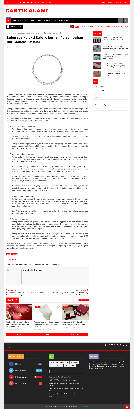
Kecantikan (29, 20)
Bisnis (75, 20)
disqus (47, 334)
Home (103, 2)
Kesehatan (64, 362)
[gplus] (24, 2)
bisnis (71, 26)
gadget (67, 365)
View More (84, 300)
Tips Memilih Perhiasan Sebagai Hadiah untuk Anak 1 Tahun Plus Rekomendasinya (102, 27)
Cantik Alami (27, 10)
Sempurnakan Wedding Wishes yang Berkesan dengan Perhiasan (74, 323)
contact (118, 2)
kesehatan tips (101, 105)
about (110, 2)
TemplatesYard (61, 406)
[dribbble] (35, 2)
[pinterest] (28, 2)
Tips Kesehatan (64, 20)
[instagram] (46, 2)
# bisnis (14, 254)
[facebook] (17, 2)
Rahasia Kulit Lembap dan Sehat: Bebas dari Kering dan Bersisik (114, 73)
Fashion (47, 20)
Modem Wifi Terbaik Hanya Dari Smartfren (63, 380)
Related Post (12, 300)
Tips (54, 20)
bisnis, (29, 47)
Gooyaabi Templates (83, 406)
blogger (19, 334)
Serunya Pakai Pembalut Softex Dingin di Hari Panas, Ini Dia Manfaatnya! (115, 56)
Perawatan (74, 362)
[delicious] (50, 2)
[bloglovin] (31, 2)
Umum (38, 20)
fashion (98, 101)
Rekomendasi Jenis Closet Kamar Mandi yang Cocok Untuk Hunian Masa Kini (46, 324)
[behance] (42, 2)
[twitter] (20, 2)
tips (96, 108)
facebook (74, 334)
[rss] (39, 2)
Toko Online (17, 20)
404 (125, 2)
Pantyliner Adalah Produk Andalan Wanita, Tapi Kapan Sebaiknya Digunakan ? (114, 65)
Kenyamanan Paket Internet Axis (60, 377)
